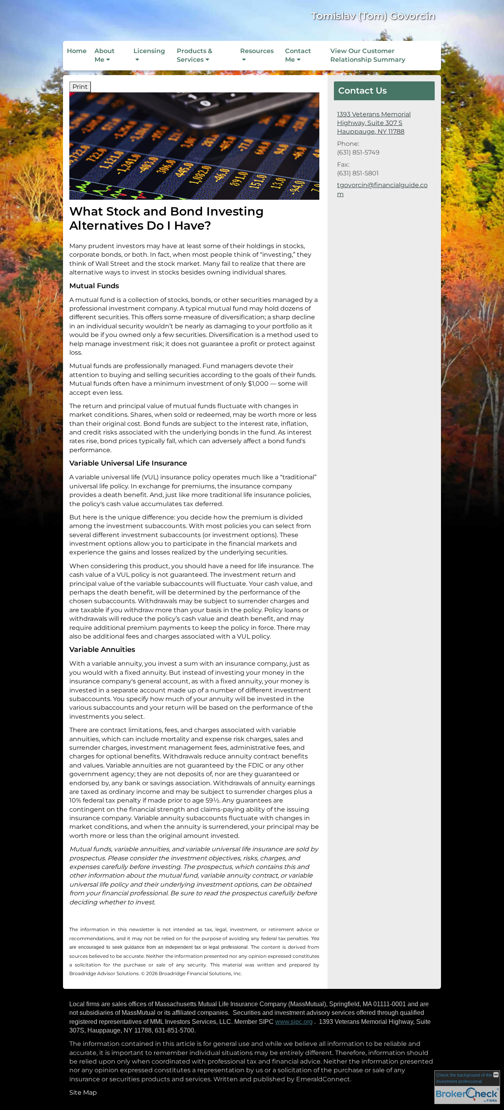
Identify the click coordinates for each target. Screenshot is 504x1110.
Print (80, 86)
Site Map (83, 1092)
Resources (257, 51)
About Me (104, 55)
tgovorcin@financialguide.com (382, 189)
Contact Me (298, 55)
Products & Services (194, 55)
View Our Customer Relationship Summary (367, 55)
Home (77, 51)
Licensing (149, 51)
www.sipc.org (294, 1021)
